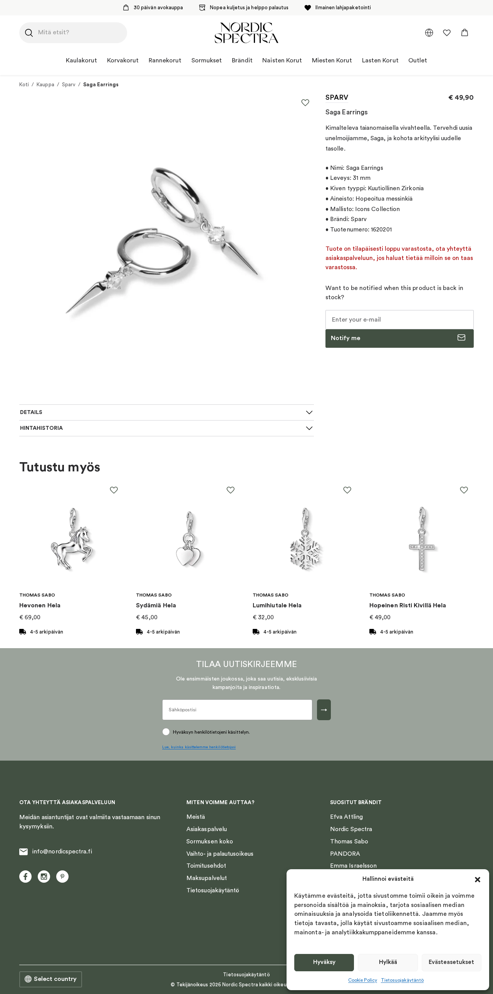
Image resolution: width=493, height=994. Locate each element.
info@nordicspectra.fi (62, 851)
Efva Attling (346, 817)
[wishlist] (447, 33)
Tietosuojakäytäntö (402, 980)
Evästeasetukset (451, 962)
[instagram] (44, 876)
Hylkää (388, 962)
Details (31, 412)
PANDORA (345, 854)
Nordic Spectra (351, 829)
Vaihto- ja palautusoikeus (219, 854)
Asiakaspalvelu (206, 829)
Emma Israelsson (353, 866)
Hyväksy (324, 962)
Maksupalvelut (206, 878)
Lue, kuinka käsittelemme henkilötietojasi (199, 747)
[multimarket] (429, 33)
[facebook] (25, 876)
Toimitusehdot (206, 866)
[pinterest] (62, 876)
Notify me (345, 338)
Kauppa (45, 84)
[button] (477, 879)
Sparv (68, 84)
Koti (24, 84)
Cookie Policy (362, 980)
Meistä (195, 817)
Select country (55, 979)
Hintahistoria (41, 428)
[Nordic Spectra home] (246, 32)
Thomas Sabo (349, 841)
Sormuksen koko (209, 841)
